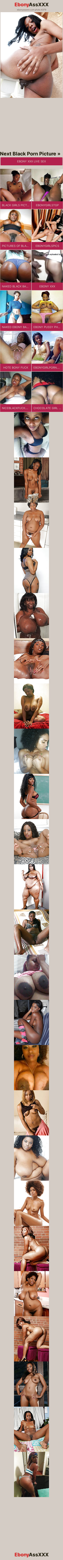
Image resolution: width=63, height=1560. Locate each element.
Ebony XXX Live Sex (31, 161)
